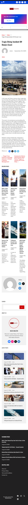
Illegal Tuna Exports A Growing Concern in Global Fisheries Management (7, 158)
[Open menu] (2, 27)
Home (3, 35)
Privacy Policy (5, 470)
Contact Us (4, 475)
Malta (8, 35)
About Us (4, 468)
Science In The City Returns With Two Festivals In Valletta (5, 243)
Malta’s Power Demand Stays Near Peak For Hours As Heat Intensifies (5, 192)
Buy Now (9, 20)
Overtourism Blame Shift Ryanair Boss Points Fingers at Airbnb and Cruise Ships (19, 158)
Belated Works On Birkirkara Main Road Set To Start (23, 191)
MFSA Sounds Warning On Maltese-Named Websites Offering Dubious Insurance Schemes (22, 247)
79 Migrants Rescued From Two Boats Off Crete (14, 243)
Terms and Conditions (7, 473)
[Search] (21, 307)
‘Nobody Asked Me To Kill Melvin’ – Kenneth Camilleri (14, 192)
